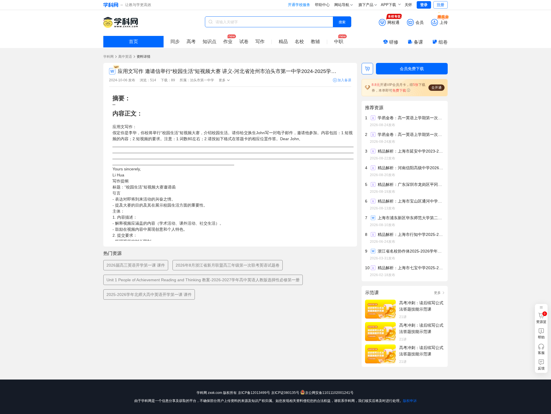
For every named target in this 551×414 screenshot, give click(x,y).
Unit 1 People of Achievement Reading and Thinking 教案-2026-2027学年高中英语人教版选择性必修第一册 (203, 280)
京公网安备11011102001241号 (329, 393)
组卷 (443, 42)
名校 (299, 41)
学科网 (108, 57)
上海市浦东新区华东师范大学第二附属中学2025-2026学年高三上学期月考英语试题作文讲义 (411, 217)
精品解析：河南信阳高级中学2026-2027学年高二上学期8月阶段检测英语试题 (411, 167)
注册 (440, 5)
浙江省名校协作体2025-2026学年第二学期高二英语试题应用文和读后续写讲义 (411, 251)
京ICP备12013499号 (254, 393)
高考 (191, 41)
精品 (283, 41)
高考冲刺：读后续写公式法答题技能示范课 (421, 306)
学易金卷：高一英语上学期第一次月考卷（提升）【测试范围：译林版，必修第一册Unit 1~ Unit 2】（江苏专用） (411, 117)
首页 (133, 41)
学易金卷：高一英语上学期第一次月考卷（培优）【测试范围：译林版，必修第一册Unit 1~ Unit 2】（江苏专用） (411, 134)
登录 (424, 5)
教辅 (315, 41)
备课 (418, 42)
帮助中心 (322, 5)
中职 (338, 41)
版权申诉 (410, 401)
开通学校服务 (299, 5)
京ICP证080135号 (285, 393)
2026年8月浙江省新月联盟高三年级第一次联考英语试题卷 (228, 265)
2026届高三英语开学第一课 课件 (135, 265)
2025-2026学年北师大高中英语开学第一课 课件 (149, 294)
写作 (260, 41)
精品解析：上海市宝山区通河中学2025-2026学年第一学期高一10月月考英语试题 (411, 201)
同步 (175, 41)
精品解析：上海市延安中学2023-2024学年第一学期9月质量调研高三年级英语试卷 (411, 151)
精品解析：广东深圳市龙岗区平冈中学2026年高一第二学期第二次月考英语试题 (411, 184)
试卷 (244, 41)
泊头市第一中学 (202, 80)
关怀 (408, 5)
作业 (227, 41)
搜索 (342, 21)
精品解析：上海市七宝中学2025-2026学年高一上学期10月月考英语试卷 (411, 267)
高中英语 (125, 57)
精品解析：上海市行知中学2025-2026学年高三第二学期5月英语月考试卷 (411, 234)
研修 (393, 42)
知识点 (209, 41)
